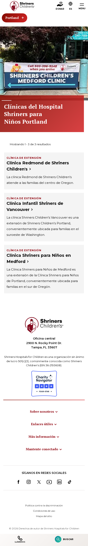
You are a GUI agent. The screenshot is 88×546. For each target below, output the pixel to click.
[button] (70, 6)
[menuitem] (44, 411)
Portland (12, 18)
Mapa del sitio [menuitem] (44, 516)
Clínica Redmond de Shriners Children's (38, 166)
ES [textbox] (70, 9)
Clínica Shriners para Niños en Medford (39, 258)
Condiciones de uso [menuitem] (44, 510)
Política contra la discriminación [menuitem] (44, 505)
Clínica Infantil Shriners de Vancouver (35, 206)
